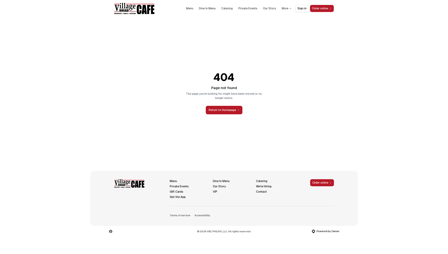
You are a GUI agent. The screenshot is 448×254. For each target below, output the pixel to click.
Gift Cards (176, 191)
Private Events (247, 8)
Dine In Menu (207, 8)
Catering (227, 8)
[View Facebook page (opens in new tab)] (111, 231)
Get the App (178, 197)
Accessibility (202, 215)
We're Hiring (263, 186)
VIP (215, 191)
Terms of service (180, 215)
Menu (189, 8)
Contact (261, 191)
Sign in (301, 8)
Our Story (269, 8)
